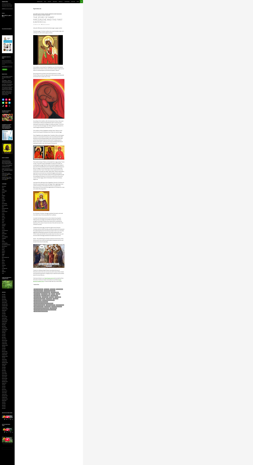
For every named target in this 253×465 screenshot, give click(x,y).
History (46, 13)
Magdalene (55, 298)
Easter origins (59, 289)
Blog (45, 1)
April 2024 (4, 326)
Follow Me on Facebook (7, 28)
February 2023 (4, 340)
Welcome (73, 1)
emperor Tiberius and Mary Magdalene (42, 292)
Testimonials (67, 1)
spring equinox (53, 308)
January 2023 (4, 342)
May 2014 (3, 405)
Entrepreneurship (5, 208)
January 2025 (4, 318)
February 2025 (4, 316)
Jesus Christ (49, 298)
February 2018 (4, 378)
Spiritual (39, 14)
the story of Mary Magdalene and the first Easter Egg (45, 309)
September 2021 (5, 356)
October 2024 (4, 321)
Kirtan (3, 227)
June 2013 (4, 406)
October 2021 (4, 354)
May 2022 (3, 349)
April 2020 (4, 370)
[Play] (4, 419)
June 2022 (4, 348)
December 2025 (5, 304)
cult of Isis (47, 289)
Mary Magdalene (58, 13)
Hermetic (3, 217)
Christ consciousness (38, 289)
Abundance (4, 186)
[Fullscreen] (12, 419)
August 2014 (4, 400)
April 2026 (4, 297)
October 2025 (4, 307)
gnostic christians (45, 295)
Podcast (49, 1)
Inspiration (51, 13)
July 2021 (3, 357)
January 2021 (4, 359)
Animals (3, 192)
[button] (5, 44)
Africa (3, 187)
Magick (3, 232)
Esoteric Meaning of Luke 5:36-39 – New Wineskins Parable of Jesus (7, 170)
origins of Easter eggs (38, 306)
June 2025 (4, 313)
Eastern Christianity (38, 290)
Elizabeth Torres (5, 177)
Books (3, 197)
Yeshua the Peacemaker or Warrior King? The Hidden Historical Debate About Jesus (7, 162)
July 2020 (3, 365)
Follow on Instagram (7, 41)
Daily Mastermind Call (49, 278)
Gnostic (43, 13)
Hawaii (3, 216)
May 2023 (3, 335)
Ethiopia (3, 209)
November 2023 (5, 329)
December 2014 (5, 395)
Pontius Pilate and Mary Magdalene (41, 308)
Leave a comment (46, 24)
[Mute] (11, 419)
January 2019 (4, 376)
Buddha (3, 198)
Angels (3, 189)
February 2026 (4, 300)
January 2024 (4, 327)
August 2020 (4, 364)
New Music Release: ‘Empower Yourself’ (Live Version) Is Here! (7, 77)
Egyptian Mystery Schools (49, 290)
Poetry (3, 249)
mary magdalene (37, 300)
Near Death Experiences (6, 244)
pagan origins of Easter (56, 306)
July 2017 (3, 384)
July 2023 (3, 332)
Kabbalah (3, 225)
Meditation (4, 238)
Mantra (3, 235)
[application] (7, 418)
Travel (3, 266)
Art (34, 13)
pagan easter (47, 306)
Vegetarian (4, 271)
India (3, 222)
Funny (3, 213)
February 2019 (4, 375)
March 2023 (4, 338)
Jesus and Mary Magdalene (39, 298)
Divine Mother (4, 203)
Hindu (3, 219)
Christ (36, 13)
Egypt (39, 13)
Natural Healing (4, 243)
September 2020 (5, 362)
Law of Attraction (5, 230)
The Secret (48, 14)
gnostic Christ (37, 295)
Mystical (35, 14)
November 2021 (5, 353)
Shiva (3, 258)
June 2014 (4, 403)
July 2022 (3, 346)
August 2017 (4, 383)
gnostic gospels (37, 297)
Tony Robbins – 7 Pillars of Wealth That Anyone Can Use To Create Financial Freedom (7, 81)
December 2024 (5, 319)
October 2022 (4, 343)
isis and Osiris (57, 297)
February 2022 (4, 351)
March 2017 (4, 389)
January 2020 (4, 373)
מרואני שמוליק (4, 173)
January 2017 (4, 392)
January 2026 (4, 302)
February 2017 (4, 391)
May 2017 (3, 387)
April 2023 (4, 337)
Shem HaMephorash (5, 257)
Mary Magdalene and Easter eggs (41, 301)
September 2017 (5, 381)
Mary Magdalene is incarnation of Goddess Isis (43, 303)
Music (78, 1)
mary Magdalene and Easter (48, 300)
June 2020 (4, 367)
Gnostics (51, 297)
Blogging (3, 195)
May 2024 (3, 324)
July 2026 (3, 294)
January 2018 (4, 379)
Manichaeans (4, 233)
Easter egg (53, 289)
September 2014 (5, 398)
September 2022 (5, 345)
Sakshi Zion (5, 1)
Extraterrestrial (4, 211)
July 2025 (3, 311)
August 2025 (4, 310)
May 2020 (3, 368)
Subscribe (4, 69)
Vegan (3, 270)
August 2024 (4, 323)
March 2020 (4, 372)
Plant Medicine (4, 246)
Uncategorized (4, 268)
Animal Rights (4, 190)
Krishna (3, 228)
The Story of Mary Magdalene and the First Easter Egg (47, 19)
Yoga (3, 273)
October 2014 (4, 397)
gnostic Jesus (45, 297)
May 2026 (3, 296)
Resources (55, 1)
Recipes (3, 252)
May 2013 (3, 408)
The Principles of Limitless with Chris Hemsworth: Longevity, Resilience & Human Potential (7, 88)
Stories (43, 14)
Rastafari (3, 251)
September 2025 (5, 308)
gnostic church (54, 295)
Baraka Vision (39, 1)
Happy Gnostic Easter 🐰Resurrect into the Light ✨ (7, 174)
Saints (3, 255)
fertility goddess (54, 292)
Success (3, 263)
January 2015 (4, 394)
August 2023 (4, 330)
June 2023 (4, 334)
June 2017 (4, 386)
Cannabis (3, 200)
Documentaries (4, 205)
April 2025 (4, 315)
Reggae (3, 254)
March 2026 (4, 299)
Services (60, 1)
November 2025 (5, 305)
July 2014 (3, 402)
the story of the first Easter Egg (40, 311)
